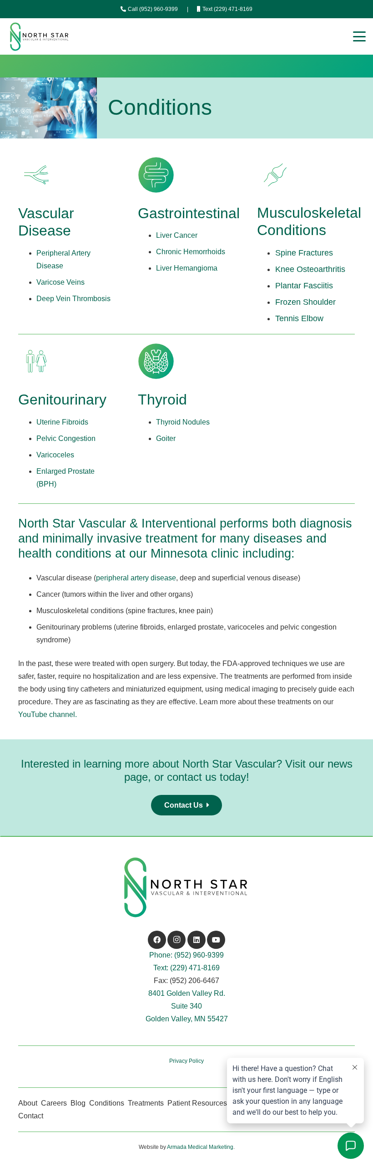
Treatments (146, 1103)
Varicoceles (55, 455)
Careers (54, 1103)
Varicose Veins (60, 282)
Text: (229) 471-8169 (186, 968)
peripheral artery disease (136, 578)
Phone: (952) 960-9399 (186, 955)
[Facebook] (157, 940)
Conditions (106, 1103)
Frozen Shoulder (305, 302)
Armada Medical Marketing (200, 1147)
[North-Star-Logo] (39, 37)
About (27, 1103)
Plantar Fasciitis (304, 285)
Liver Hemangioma (186, 268)
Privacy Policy (186, 1061)
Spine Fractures (304, 252)
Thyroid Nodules (183, 422)
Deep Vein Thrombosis (73, 298)
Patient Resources (197, 1103)
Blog (78, 1103)
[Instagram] (176, 940)
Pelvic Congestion (66, 438)
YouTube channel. (47, 714)
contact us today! (208, 777)
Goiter (166, 438)
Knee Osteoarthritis (310, 269)
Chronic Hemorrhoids (190, 252)
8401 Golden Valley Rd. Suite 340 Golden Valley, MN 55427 (187, 1006)
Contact (30, 1116)
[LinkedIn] (196, 940)
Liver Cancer (176, 235)
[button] (359, 36)
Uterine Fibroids (62, 422)
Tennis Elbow (299, 318)
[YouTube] (216, 940)
